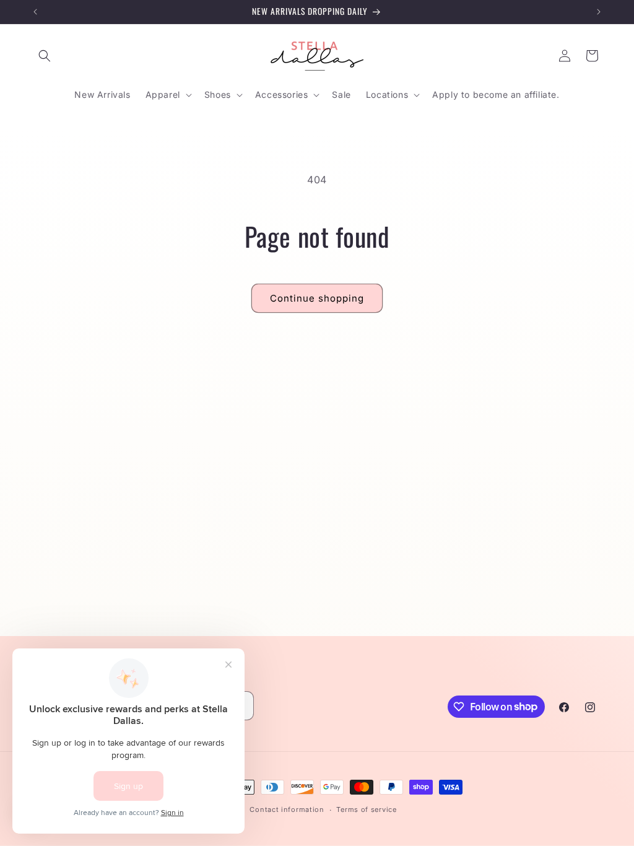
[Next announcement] (598, 12)
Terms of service (366, 809)
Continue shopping (317, 298)
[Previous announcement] (35, 12)
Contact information (287, 809)
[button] (44, 55)
